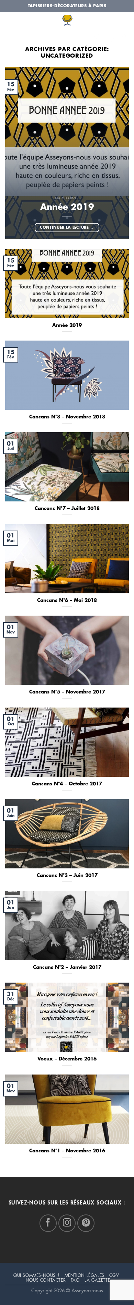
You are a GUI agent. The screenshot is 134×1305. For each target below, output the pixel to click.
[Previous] (16, 150)
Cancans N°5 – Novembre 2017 (67, 692)
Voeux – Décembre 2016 (67, 1059)
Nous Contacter (46, 1280)
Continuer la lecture (67, 227)
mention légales (84, 1275)
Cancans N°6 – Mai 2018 (67, 600)
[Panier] (111, 38)
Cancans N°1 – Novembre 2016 (67, 1151)
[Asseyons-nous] (67, 21)
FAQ (75, 1280)
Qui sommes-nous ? (36, 1275)
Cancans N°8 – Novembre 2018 (67, 417)
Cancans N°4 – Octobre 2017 (67, 784)
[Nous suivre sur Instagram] (67, 1223)
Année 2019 (67, 207)
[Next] (118, 150)
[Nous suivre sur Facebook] (48, 1223)
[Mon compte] (124, 38)
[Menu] (10, 36)
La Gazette (97, 1280)
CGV (114, 1275)
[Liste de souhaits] (97, 37)
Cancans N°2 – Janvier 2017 (67, 967)
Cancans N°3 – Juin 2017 (67, 875)
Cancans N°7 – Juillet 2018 (67, 508)
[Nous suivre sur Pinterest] (85, 1223)
